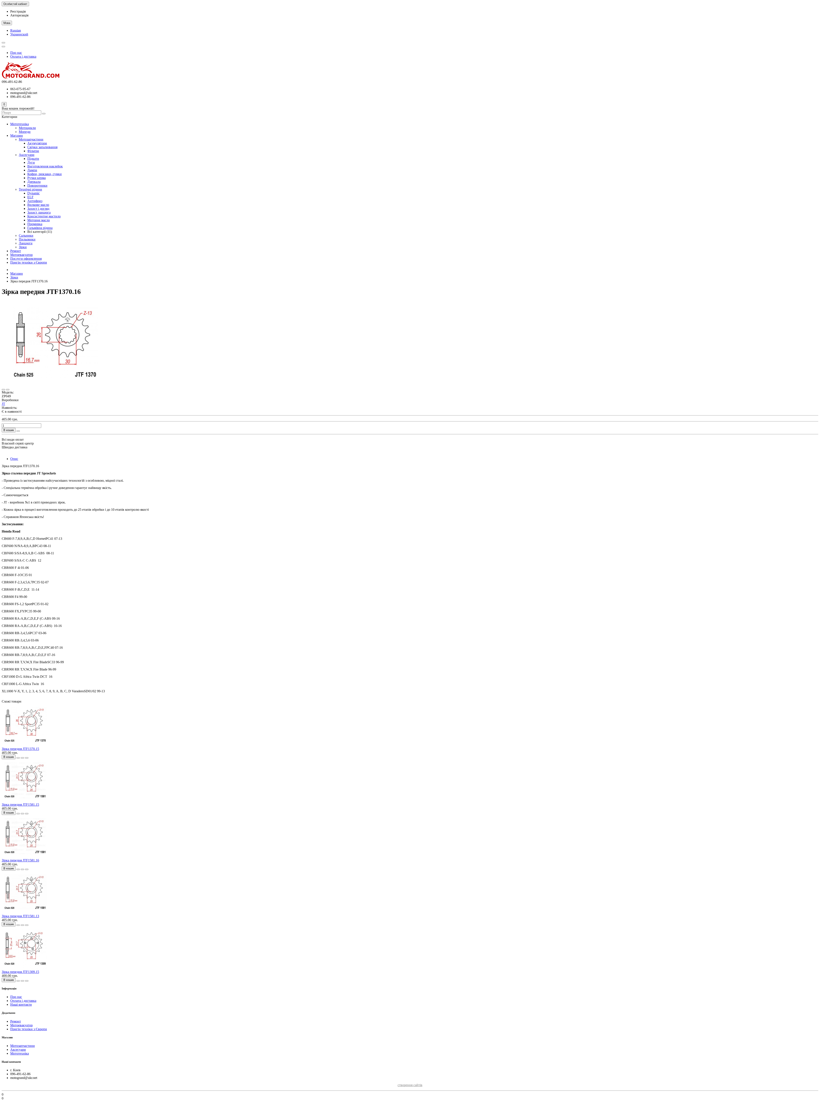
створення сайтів (410, 1085)
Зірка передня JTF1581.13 (20, 916)
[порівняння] (7, 389)
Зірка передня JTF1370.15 (20, 749)
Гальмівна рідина (40, 228)
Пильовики (27, 239)
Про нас (16, 52)
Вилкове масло (38, 205)
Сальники (26, 235)
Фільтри (33, 151)
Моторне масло (38, 220)
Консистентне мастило (44, 216)
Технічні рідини (30, 189)
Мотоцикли (27, 128)
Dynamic (33, 193)
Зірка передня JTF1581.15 (20, 804)
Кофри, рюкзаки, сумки (44, 174)
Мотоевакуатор (21, 255)
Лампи (32, 170)
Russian (15, 30)
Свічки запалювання (42, 147)
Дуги (31, 162)
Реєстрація (18, 11)
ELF (30, 197)
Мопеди (25, 132)
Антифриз (34, 201)
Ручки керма (36, 178)
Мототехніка (19, 124)
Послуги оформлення (26, 258)
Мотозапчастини (31, 139)
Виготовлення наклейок (45, 166)
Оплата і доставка (23, 56)
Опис (14, 459)
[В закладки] (3, 389)
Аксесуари (26, 155)
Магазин (16, 135)
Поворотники (37, 185)
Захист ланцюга (39, 212)
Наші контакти (21, 1004)
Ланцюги (25, 243)
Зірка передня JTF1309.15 (20, 972)
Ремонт (15, 251)
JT (3, 404)
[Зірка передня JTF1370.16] (55, 384)
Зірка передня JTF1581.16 (20, 860)
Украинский (19, 34)
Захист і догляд (38, 208)
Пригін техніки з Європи (28, 262)
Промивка (34, 224)
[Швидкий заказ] (18, 431)
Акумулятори (37, 143)
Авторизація (19, 15)
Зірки (23, 247)
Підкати (33, 158)
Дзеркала (34, 181)
